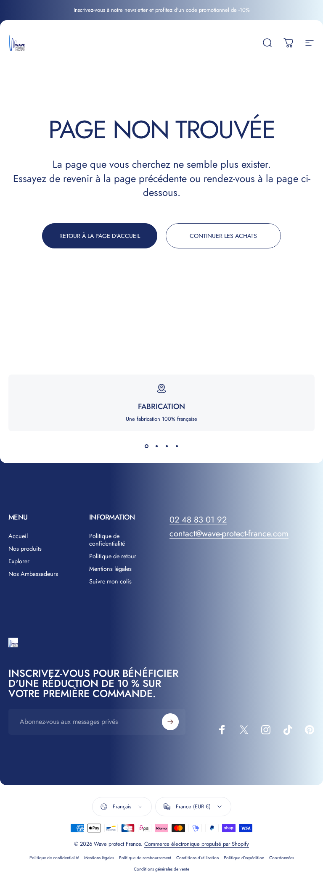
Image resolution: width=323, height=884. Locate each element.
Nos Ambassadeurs (33, 574)
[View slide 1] (146, 446)
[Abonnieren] (170, 721)
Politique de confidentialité (107, 539)
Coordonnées (281, 858)
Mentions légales (110, 569)
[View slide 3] (167, 446)
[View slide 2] (156, 446)
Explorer (18, 561)
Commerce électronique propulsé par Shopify (196, 844)
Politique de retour (112, 556)
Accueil (18, 536)
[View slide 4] (177, 446)
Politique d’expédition (244, 858)
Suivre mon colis (110, 581)
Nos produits (25, 548)
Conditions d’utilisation (197, 858)
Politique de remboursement (145, 858)
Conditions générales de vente (161, 869)
